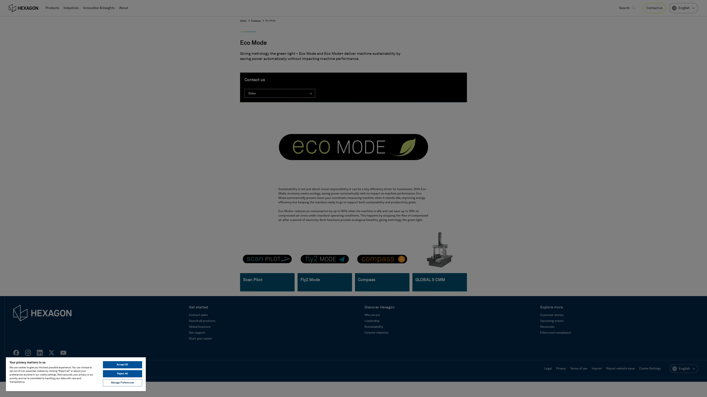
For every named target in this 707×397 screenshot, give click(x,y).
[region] (76, 374)
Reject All (122, 374)
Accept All (122, 365)
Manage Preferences (122, 383)
